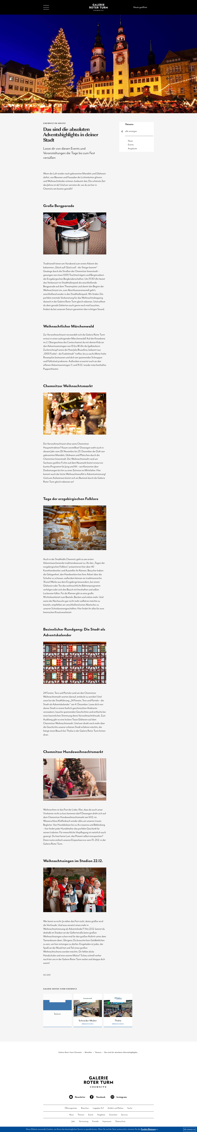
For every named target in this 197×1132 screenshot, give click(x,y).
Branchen (85, 1108)
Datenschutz (120, 1121)
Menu (46, 7)
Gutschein (113, 1115)
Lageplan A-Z (98, 1108)
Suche (129, 1108)
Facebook (100, 1097)
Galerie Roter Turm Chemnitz (98, 7)
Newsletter (80, 1097)
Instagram (122, 1097)
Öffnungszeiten (71, 1108)
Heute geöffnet (140, 7)
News (130, 141)
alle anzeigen (131, 131)
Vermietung (83, 1121)
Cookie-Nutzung (148, 1129)
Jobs (73, 1121)
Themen (129, 124)
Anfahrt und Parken (115, 1108)
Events (131, 144)
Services (124, 1115)
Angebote (132, 148)
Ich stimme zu (189, 1129)
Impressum (106, 1121)
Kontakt (95, 1121)
